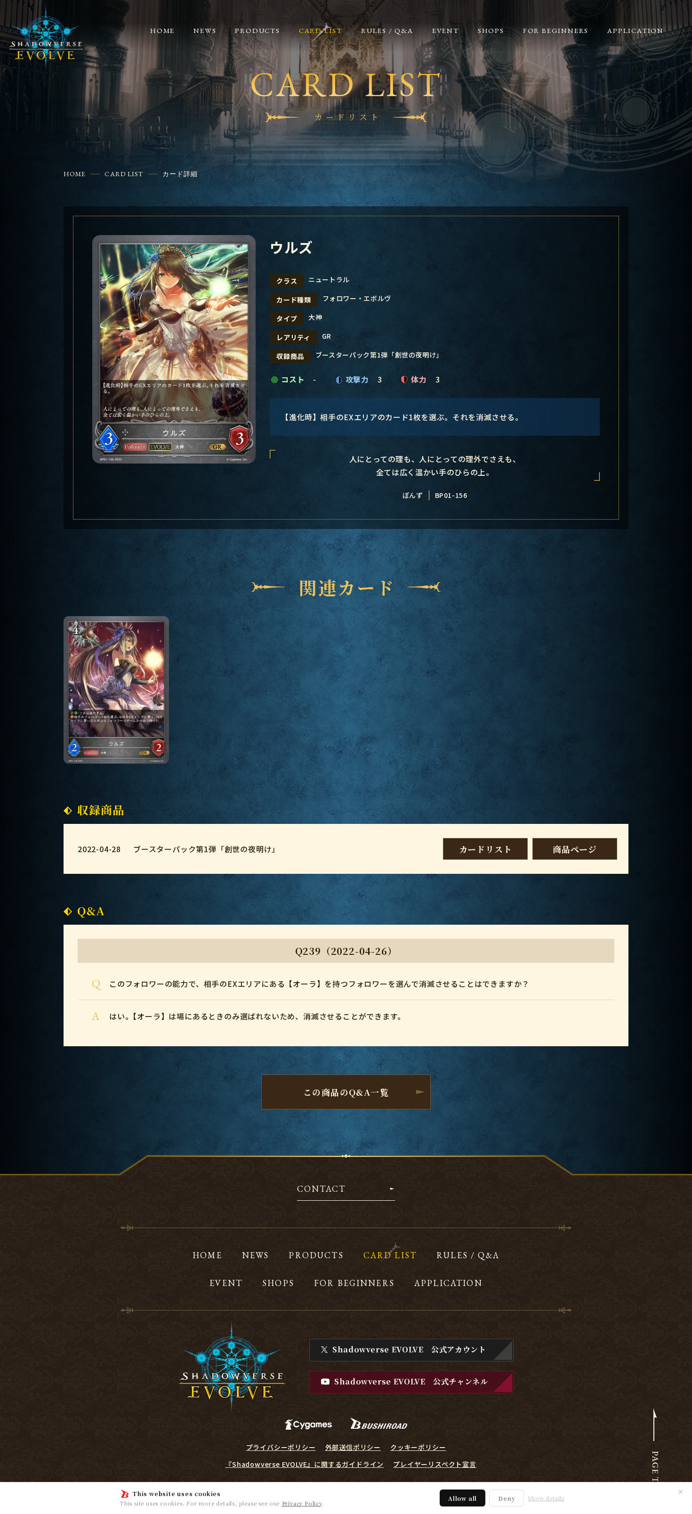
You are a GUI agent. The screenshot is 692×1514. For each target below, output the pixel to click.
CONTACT (321, 1189)
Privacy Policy (302, 1503)
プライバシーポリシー (281, 1447)
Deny (506, 1498)
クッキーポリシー (418, 1447)
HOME (75, 174)
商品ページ (575, 849)
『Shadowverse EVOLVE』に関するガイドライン (304, 1464)
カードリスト (485, 849)
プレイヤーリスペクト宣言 (434, 1464)
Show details (546, 1498)
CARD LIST (124, 174)
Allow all (462, 1498)
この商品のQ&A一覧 (346, 1092)
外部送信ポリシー (353, 1447)
